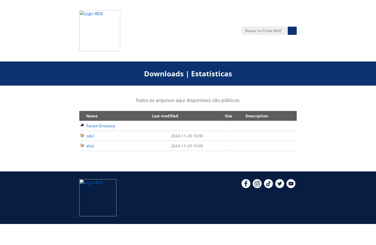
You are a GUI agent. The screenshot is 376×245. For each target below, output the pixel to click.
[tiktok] (268, 186)
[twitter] (279, 186)
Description (257, 115)
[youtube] (290, 186)
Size (228, 115)
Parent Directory (100, 125)
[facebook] (245, 186)
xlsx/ (90, 145)
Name (92, 115)
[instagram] (257, 186)
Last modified (165, 115)
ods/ (90, 135)
